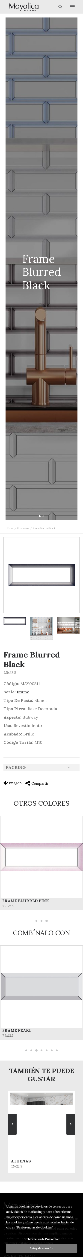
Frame (23, 692)
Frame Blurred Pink (25, 900)
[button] (40, 516)
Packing (16, 767)
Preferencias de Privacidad (41, 1239)
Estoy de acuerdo (41, 1248)
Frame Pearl (17, 1030)
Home (10, 528)
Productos (23, 528)
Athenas (21, 1161)
